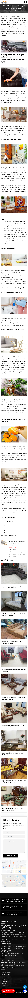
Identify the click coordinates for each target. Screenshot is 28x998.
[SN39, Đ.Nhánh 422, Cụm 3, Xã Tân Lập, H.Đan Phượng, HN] (14, 881)
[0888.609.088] (25, 987)
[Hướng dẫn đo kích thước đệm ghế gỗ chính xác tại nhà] (14, 684)
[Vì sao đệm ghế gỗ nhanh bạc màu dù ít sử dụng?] (14, 657)
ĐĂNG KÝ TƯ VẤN (11, 855)
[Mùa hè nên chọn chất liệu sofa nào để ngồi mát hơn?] (14, 629)
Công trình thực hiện (8, 979)
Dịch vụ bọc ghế (6, 972)
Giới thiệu (4, 976)
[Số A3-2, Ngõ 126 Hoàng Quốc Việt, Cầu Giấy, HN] (14, 866)
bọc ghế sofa (16, 27)
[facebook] (25, 991)
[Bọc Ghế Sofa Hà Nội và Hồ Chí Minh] (4, 2)
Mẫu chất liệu (6, 974)
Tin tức (14, 10)
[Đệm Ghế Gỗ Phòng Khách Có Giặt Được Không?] (14, 740)
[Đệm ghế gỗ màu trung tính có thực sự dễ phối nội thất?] (14, 712)
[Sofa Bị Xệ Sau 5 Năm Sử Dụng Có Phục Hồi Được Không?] (14, 573)
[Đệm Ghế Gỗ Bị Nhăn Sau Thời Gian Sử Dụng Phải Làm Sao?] (14, 768)
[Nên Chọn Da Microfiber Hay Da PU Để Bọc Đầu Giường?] (14, 601)
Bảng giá (4, 981)
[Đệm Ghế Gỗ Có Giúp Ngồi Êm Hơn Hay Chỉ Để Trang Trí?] (14, 796)
